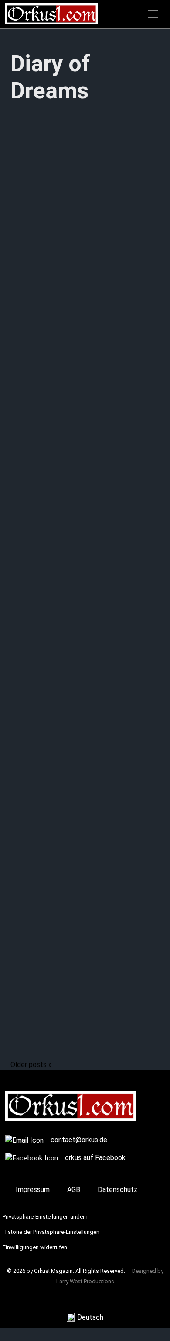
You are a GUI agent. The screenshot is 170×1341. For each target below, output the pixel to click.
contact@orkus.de (79, 1140)
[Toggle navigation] (153, 14)
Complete (26, 390)
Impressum (33, 1189)
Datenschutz (117, 1189)
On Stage (25, 851)
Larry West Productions (85, 1281)
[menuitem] (85, 1317)
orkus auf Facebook (95, 1157)
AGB (73, 1189)
